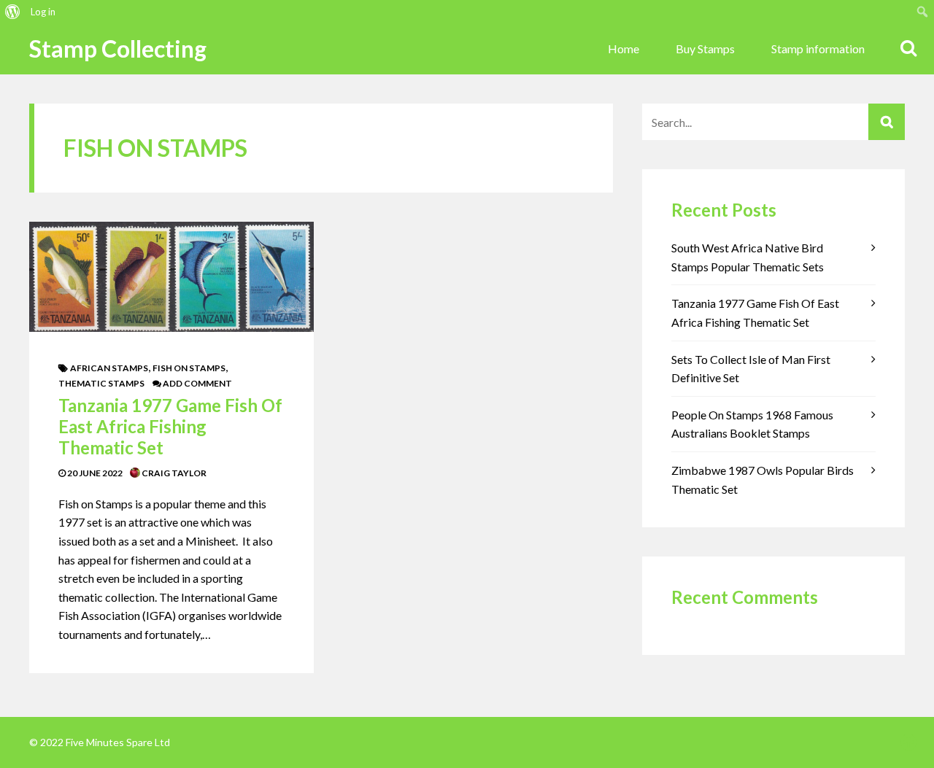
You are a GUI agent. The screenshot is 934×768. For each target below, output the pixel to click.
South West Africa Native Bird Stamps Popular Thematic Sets (747, 257)
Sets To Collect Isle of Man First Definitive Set (750, 368)
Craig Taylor (173, 473)
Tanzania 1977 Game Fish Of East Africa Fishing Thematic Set (170, 426)
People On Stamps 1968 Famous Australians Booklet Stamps (752, 424)
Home (623, 48)
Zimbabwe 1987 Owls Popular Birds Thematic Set (762, 479)
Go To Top (908, 742)
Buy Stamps (705, 48)
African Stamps (109, 367)
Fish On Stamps (189, 367)
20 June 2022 (94, 473)
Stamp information (818, 48)
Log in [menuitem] (43, 12)
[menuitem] (13, 11)
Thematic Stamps (101, 383)
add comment (196, 383)
